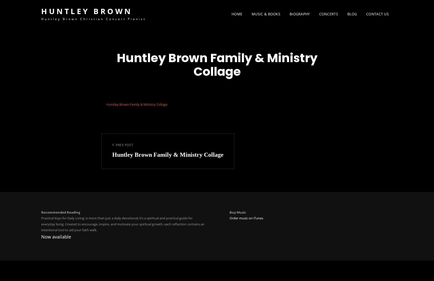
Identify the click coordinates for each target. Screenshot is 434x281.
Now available (56, 237)
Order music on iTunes (246, 218)
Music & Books (266, 14)
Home (237, 14)
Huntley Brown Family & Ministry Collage (136, 104)
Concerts (328, 14)
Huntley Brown (86, 11)
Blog (352, 14)
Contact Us (377, 14)
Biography (300, 14)
